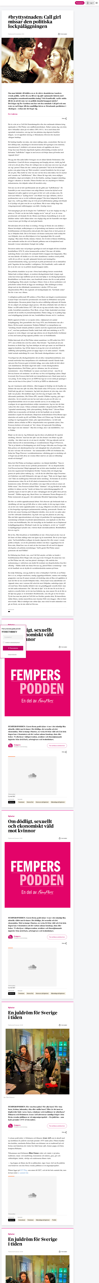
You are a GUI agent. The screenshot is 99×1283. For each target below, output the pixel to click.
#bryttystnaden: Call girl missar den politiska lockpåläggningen (34, 22)
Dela (63, 118)
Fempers (17, 745)
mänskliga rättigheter (58, 802)
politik (54, 1220)
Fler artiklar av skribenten (57, 745)
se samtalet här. (23, 1173)
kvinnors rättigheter (42, 802)
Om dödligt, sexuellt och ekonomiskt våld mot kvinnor (31, 635)
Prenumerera (79, 3)
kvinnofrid (30, 802)
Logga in (91, 3)
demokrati (21, 1220)
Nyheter (11, 802)
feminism (21, 802)
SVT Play (23, 1170)
